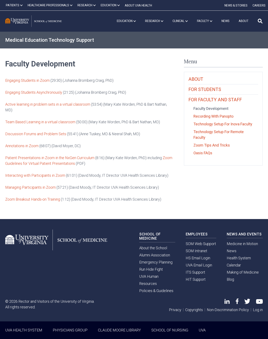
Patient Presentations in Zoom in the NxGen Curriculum (49, 158)
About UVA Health (138, 5)
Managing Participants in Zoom (30, 187)
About (195, 79)
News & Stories (235, 5)
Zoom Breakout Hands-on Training (32, 199)
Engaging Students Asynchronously (33, 92)
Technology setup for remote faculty (218, 135)
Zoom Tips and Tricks (211, 145)
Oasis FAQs (202, 153)
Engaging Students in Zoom (27, 80)
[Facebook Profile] (237, 302)
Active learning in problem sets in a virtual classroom (47, 104)
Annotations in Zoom (22, 146)
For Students (204, 89)
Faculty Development (210, 108)
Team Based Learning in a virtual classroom (40, 122)
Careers (259, 5)
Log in (258, 310)
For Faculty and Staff (215, 99)
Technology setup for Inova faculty (222, 124)
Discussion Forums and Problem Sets (35, 134)
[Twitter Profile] (247, 302)
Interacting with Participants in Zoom (35, 175)
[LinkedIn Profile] (227, 302)
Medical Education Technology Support (49, 40)
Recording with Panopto (213, 116)
